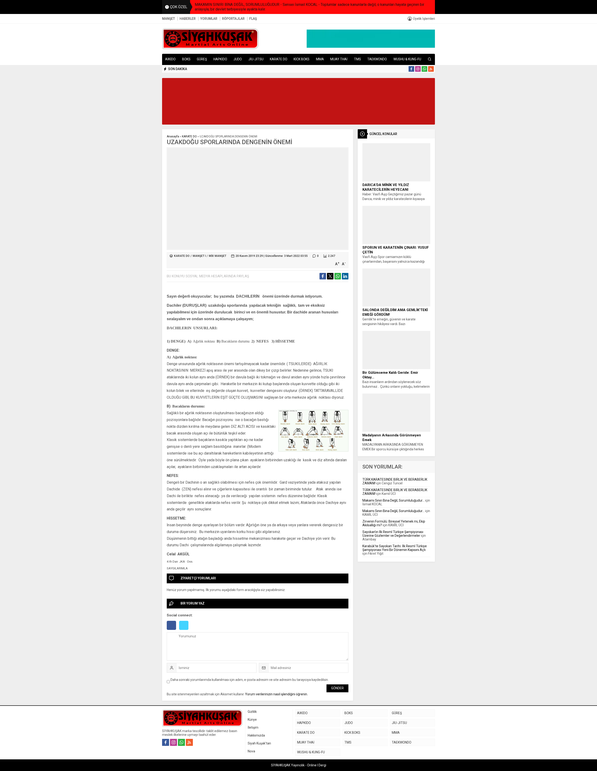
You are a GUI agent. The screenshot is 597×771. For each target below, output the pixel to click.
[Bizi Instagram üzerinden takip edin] (418, 69)
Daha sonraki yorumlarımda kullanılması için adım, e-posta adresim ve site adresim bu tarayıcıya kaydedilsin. (249, 680)
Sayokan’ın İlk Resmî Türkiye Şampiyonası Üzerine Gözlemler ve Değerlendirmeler (392, 533)
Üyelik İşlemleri (424, 18)
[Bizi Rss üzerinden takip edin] (431, 69)
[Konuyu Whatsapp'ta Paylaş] (337, 276)
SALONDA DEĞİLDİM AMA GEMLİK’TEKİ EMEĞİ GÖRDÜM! (395, 312)
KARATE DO (189, 136)
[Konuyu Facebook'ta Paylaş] (322, 276)
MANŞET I (199, 256)
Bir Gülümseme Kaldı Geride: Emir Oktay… (390, 374)
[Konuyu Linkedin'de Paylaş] (345, 276)
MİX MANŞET (217, 256)
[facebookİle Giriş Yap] (173, 630)
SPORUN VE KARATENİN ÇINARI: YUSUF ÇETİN (395, 249)
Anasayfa (173, 136)
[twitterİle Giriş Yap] (185, 630)
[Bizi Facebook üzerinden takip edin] (411, 69)
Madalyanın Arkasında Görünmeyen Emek (391, 437)
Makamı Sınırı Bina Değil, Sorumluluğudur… (393, 500)
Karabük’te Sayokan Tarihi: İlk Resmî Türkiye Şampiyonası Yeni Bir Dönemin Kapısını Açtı (394, 548)
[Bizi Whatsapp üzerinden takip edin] (424, 69)
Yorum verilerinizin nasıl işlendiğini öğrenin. (276, 694)
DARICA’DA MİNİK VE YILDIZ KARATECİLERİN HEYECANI (385, 187)
